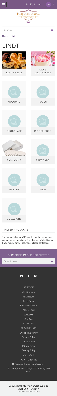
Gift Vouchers (28, 292)
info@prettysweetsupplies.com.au (30, 364)
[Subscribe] (51, 261)
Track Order (28, 301)
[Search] (52, 29)
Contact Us (28, 323)
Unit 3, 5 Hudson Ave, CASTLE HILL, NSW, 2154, (30, 370)
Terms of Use (28, 341)
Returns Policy (28, 337)
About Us (28, 314)
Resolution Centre (28, 305)
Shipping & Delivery (29, 332)
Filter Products (16, 229)
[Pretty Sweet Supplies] (28, 15)
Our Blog (28, 319)
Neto (37, 391)
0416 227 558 (30, 359)
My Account (35, 4)
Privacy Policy (28, 345)
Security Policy (28, 350)
